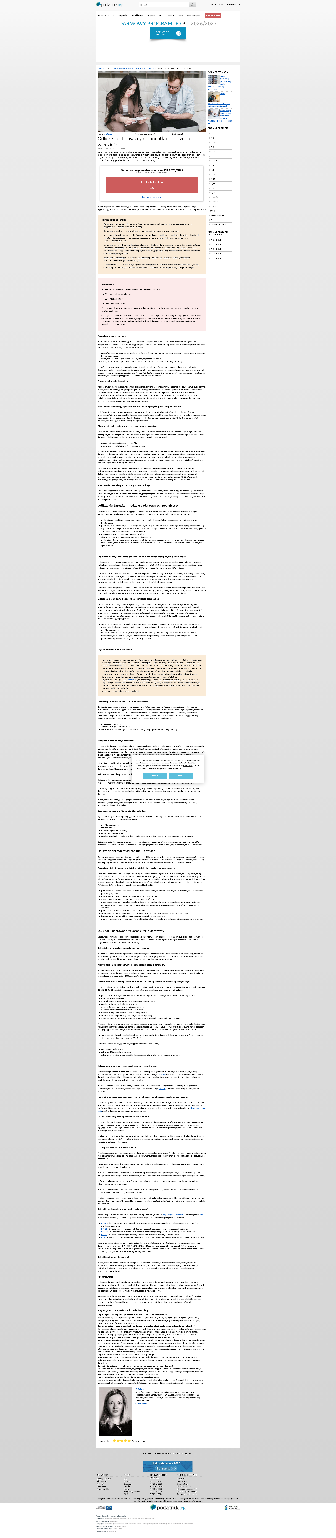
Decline (155, 776)
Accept (181, 776)
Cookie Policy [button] (188, 766)
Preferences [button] (177, 768)
